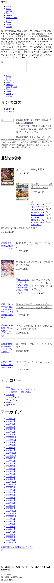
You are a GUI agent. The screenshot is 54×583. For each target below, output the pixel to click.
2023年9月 (10, 487)
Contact (9, 27)
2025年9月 (10, 442)
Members (9, 15)
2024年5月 (10, 469)
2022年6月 (10, 527)
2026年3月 (10, 429)
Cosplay (9, 24)
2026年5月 (10, 424)
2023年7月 (10, 492)
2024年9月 (10, 458)
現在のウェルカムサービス (23, 389)
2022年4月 (10, 532)
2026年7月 (10, 419)
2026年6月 (10, 421)
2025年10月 (11, 440)
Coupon (9, 20)
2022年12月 (11, 511)
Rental (8, 22)
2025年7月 (10, 445)
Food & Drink (11, 18)
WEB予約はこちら (23, 547)
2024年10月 (11, 455)
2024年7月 (10, 463)
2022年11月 (11, 513)
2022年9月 (10, 519)
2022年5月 (10, 529)
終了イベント (12, 405)
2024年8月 (10, 461)
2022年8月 (10, 521)
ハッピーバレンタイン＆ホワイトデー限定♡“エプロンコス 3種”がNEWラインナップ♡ (34, 128)
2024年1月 (10, 479)
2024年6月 (10, 466)
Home (8, 6)
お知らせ (29, 123)
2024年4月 (10, 471)
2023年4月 (10, 500)
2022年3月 (10, 534)
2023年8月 (10, 490)
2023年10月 (11, 484)
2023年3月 (10, 503)
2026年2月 (10, 432)
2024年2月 (10, 477)
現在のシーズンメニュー (22, 392)
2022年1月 (10, 540)
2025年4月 (10, 448)
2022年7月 (10, 524)
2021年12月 (11, 542)
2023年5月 (10, 498)
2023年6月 (10, 495)
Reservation (10, 13)
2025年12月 (11, 437)
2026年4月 (10, 426)
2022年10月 (11, 516)
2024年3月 (10, 474)
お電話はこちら (8, 547)
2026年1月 (10, 434)
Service (9, 11)
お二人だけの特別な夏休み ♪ (31, 169)
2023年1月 (10, 508)
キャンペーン (12, 400)
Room (8, 9)
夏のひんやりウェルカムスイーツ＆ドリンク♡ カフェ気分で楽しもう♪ (34, 307)
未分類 (9, 402)
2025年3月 (10, 450)
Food (8, 387)
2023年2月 (10, 505)
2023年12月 (11, 482)
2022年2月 (10, 537)
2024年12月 (11, 453)
